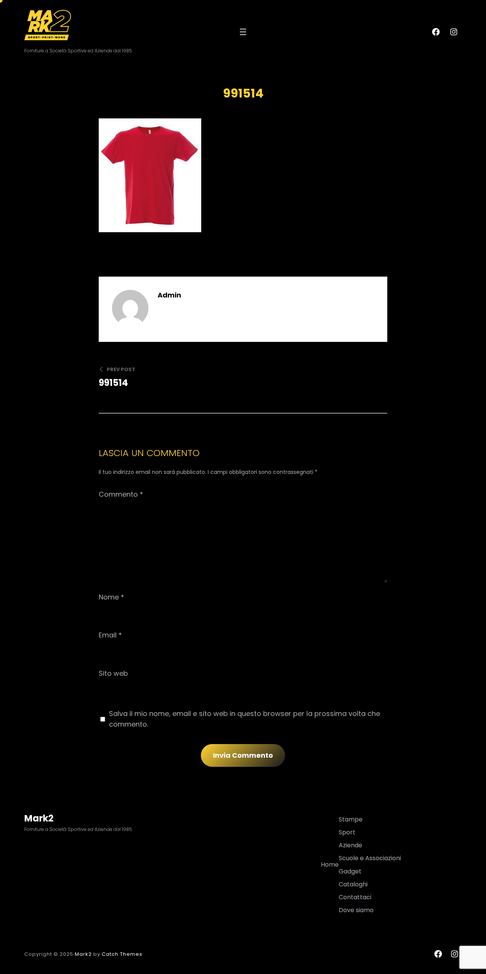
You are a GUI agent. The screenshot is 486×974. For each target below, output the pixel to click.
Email (110, 635)
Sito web (113, 673)
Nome (111, 597)
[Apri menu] (243, 32)
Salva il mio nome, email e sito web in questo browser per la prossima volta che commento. (244, 719)
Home (330, 864)
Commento (121, 494)
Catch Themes (122, 954)
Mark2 (39, 818)
